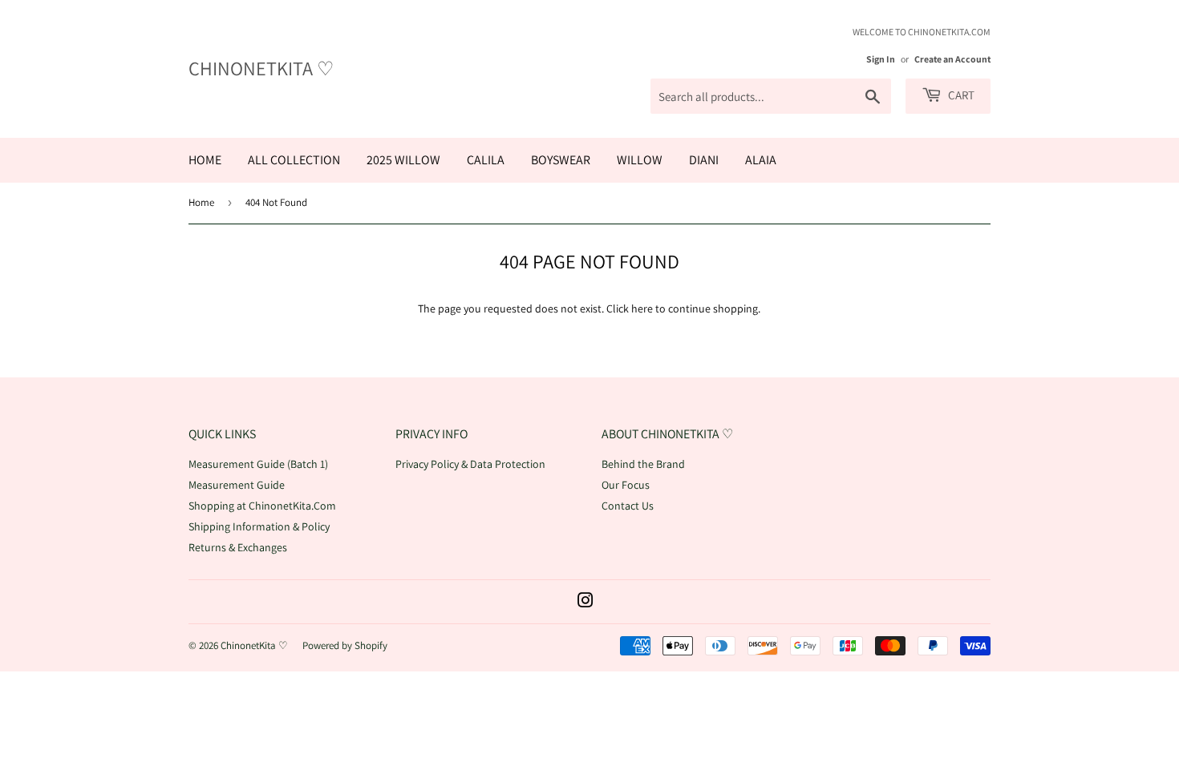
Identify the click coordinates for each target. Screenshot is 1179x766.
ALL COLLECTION (294, 159)
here (642, 308)
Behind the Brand (643, 464)
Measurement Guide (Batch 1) (258, 464)
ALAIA (760, 159)
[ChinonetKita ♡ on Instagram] (585, 602)
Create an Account (952, 59)
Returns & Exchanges (237, 547)
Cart (960, 95)
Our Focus (626, 485)
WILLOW (639, 159)
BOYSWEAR (560, 159)
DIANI (704, 159)
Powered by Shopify (344, 645)
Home (201, 202)
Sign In (880, 59)
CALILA (485, 159)
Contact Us (628, 505)
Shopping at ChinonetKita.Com (262, 505)
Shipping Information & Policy (259, 526)
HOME (204, 159)
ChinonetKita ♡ (261, 68)
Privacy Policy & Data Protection (470, 464)
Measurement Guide (236, 485)
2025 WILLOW (403, 159)
